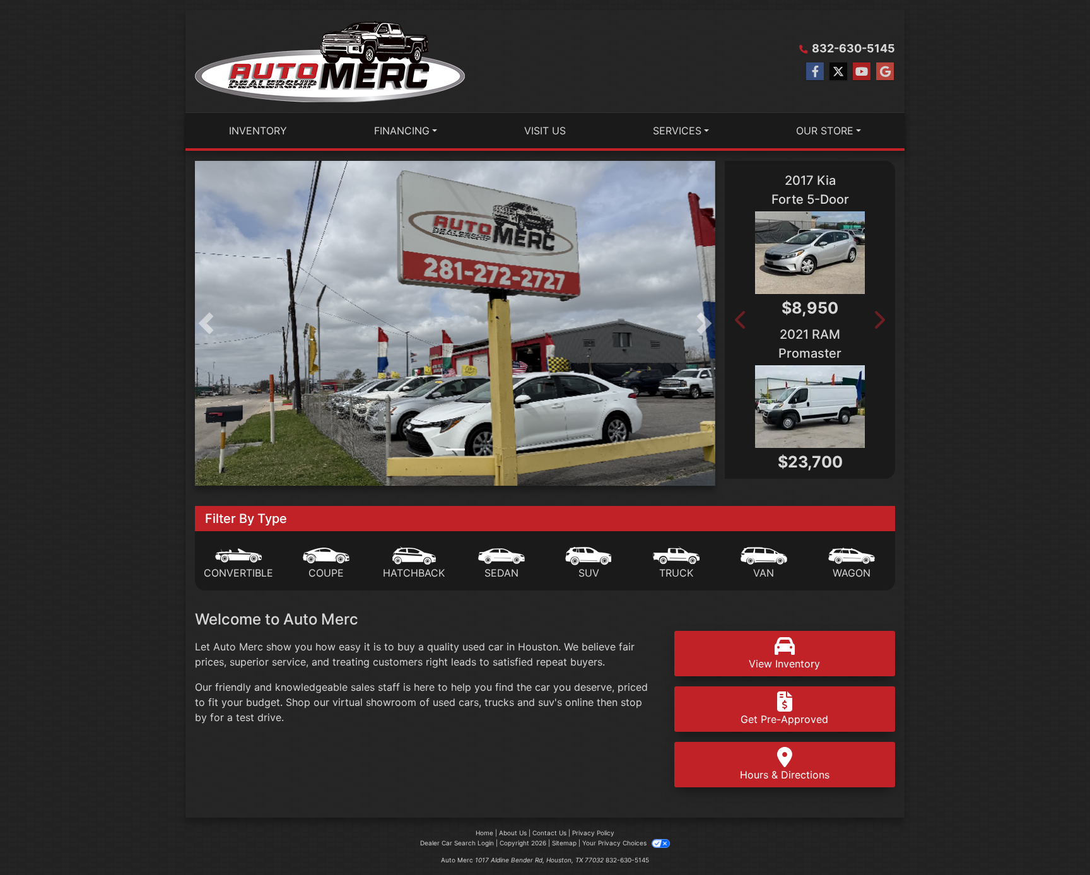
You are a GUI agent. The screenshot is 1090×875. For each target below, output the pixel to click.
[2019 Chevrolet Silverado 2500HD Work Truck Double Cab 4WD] (846, 406)
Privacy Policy (593, 833)
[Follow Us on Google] (885, 71)
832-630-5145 (853, 48)
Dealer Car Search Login (457, 843)
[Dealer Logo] (330, 61)
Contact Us (549, 833)
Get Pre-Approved (784, 719)
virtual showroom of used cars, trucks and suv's (447, 702)
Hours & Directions (784, 774)
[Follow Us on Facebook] (815, 71)
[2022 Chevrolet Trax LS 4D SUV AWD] (846, 252)
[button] (206, 323)
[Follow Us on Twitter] (838, 71)
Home (484, 833)
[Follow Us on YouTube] (861, 71)
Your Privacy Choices (615, 843)
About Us (513, 833)
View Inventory (784, 663)
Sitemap (564, 843)
